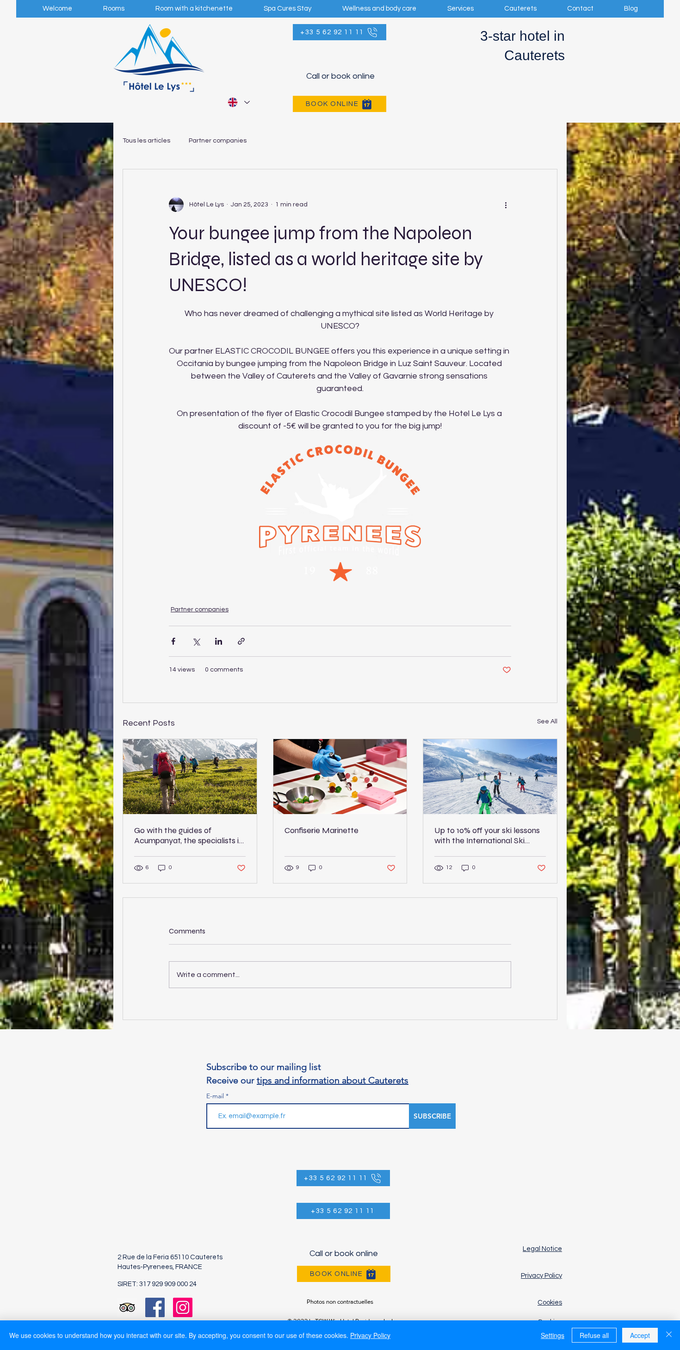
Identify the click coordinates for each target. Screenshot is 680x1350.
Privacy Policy (541, 1275)
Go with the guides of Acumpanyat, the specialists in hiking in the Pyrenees (188, 835)
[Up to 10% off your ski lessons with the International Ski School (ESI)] (490, 776)
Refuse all (594, 1335)
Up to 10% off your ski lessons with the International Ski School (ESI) (487, 835)
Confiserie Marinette (321, 830)
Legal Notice (542, 1248)
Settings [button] (552, 1335)
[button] (379, 8)
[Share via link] (241, 641)
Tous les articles (146, 140)
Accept (640, 1335)
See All (547, 721)
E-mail (215, 1096)
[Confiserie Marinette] (340, 776)
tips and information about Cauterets (332, 1080)
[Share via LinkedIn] (218, 641)
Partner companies (218, 140)
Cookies (550, 1302)
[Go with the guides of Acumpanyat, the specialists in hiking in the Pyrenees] (190, 776)
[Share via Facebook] (173, 641)
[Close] (668, 1335)
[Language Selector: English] (238, 102)
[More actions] (505, 204)
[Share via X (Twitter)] (196, 641)
